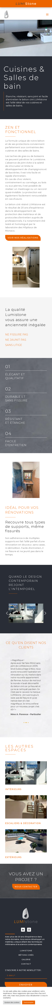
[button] (7, 613)
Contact (26, 964)
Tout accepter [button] (29, 1002)
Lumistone (26, 951)
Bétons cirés (26, 955)
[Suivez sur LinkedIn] (23, 930)
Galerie (26, 959)
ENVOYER (25, 984)
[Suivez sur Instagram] (29, 930)
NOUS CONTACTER (26, 887)
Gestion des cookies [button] (11, 1002)
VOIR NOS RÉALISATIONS (23, 238)
